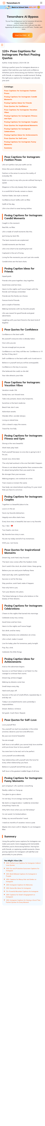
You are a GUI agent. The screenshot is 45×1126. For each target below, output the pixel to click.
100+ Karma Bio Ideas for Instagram (18, 888)
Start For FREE (20, 35)
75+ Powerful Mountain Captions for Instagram (22, 891)
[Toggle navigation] (42, 3)
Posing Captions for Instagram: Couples (21, 122)
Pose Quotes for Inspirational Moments (21, 125)
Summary (8, 148)
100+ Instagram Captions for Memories (19, 885)
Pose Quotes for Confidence (16, 106)
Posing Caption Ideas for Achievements (21, 135)
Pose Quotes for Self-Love (15, 138)
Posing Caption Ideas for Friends (18, 103)
